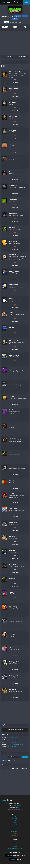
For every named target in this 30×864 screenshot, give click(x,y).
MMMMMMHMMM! (14, 271)
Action (14, 742)
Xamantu (17, 807)
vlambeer (14, 737)
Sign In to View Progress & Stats (15, 729)
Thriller (11, 369)
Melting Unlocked (13, 88)
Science (11, 312)
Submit (6, 768)
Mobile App (15, 818)
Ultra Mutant (12, 689)
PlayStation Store (16, 749)
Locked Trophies (15, 62)
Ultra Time (11, 410)
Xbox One (18, 744)
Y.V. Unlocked (12, 130)
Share (25, 768)
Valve (21, 809)
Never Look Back (13, 383)
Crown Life (11, 397)
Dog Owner (12, 536)
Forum (23, 22)
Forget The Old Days (14, 355)
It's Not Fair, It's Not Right (15, 72)
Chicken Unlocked (13, 172)
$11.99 (14, 746)
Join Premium (15, 835)
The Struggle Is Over (14, 676)
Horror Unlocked (13, 199)
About (15, 822)
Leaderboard (13, 22)
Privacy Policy (15, 831)
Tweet (16, 768)
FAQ (15, 816)
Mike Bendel (18, 805)
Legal (15, 827)
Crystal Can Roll (13, 241)
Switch (23, 744)
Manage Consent (15, 829)
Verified (11, 298)
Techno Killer (12, 620)
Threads (15, 842)
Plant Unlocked (13, 116)
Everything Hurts (13, 254)
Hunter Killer (12, 550)
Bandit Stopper (13, 522)
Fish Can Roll (12, 227)
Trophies (7, 22)
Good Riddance (13, 438)
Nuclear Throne (7, 16)
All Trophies (8, 56)
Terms (15, 833)
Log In (26, 2)
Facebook (15, 846)
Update (25, 757)
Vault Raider (12, 633)
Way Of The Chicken (14, 340)
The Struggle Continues (15, 662)
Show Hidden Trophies (10, 760)
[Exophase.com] (6, 2)
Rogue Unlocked (13, 213)
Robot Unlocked (13, 158)
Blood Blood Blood (13, 284)
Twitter (15, 844)
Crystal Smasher (13, 606)
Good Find (11, 424)
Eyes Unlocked (12, 102)
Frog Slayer (11, 592)
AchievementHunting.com (15, 848)
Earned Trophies (22, 56)
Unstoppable (12, 467)
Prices (19, 22)
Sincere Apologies (13, 509)
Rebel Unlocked (13, 186)
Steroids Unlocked (13, 144)
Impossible (11, 494)
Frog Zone (11, 481)
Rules (15, 820)
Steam (14, 744)
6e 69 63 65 (11, 327)
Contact (15, 824)
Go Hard (11, 648)
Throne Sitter (12, 564)
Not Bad (11, 453)
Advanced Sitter (13, 578)
